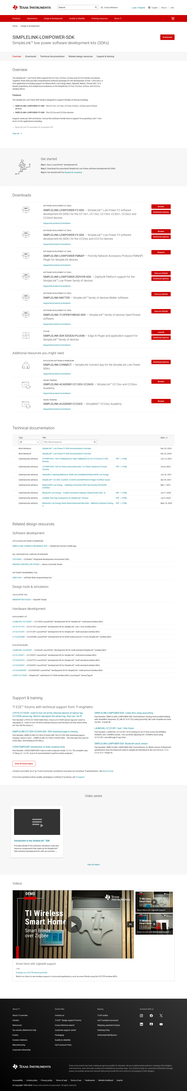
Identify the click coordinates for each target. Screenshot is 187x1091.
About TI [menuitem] (117, 18)
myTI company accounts (107, 1020)
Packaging (59, 1035)
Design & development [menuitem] (53, 18)
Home (15, 26)
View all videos (93, 864)
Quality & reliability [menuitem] (77, 18)
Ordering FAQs (103, 1030)
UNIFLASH (16, 577)
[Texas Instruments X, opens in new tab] (161, 1016)
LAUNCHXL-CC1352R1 (22, 622)
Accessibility (17, 1080)
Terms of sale (61, 1080)
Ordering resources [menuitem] (99, 18)
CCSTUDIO (16, 559)
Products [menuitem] (16, 18)
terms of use (108, 771)
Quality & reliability (63, 1040)
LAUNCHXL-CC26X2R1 (22, 650)
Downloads (167, 37)
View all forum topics (24, 764)
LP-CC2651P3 (18, 660)
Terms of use (76, 1080)
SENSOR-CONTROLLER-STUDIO (26, 564)
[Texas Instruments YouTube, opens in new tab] (161, 1025)
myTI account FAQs (63, 1045)
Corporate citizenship (21, 1050)
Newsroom (17, 1025)
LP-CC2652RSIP (19, 670)
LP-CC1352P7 (18, 655)
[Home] (31, 7)
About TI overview (20, 1015)
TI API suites (102, 1015)
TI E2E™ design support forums (68, 1020)
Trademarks (90, 1080)
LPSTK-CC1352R (19, 675)
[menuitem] (173, 18)
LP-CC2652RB (18, 637)
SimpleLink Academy (73, 172)
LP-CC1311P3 (18, 627)
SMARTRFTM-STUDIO (21, 600)
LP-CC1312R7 (18, 632)
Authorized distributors (107, 1035)
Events (15, 1035)
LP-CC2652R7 (18, 665)
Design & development (30, 26)
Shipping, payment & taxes (108, 1025)
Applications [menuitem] (32, 18)
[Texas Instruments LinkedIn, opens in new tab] (141, 1025)
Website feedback (105, 1080)
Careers (15, 1020)
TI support (80, 777)
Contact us (59, 1015)
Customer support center (65, 1030)
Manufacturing (18, 1045)
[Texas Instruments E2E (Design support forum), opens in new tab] (151, 1025)
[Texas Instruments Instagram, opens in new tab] (141, 1016)
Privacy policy (46, 1080)
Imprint (120, 1080)
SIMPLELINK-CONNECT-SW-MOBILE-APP (30, 546)
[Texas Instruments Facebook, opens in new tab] (151, 1016)
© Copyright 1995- (22, 1085)
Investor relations (19, 1040)
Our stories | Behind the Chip (24, 1030)
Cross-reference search (64, 1025)
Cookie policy (31, 1080)
